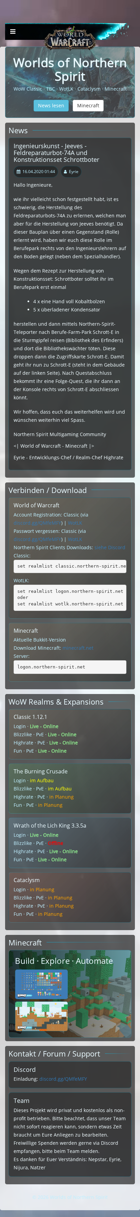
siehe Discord (109, 547)
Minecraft (88, 105)
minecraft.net (78, 648)
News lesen (51, 105)
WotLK (75, 523)
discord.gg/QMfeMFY (37, 523)
